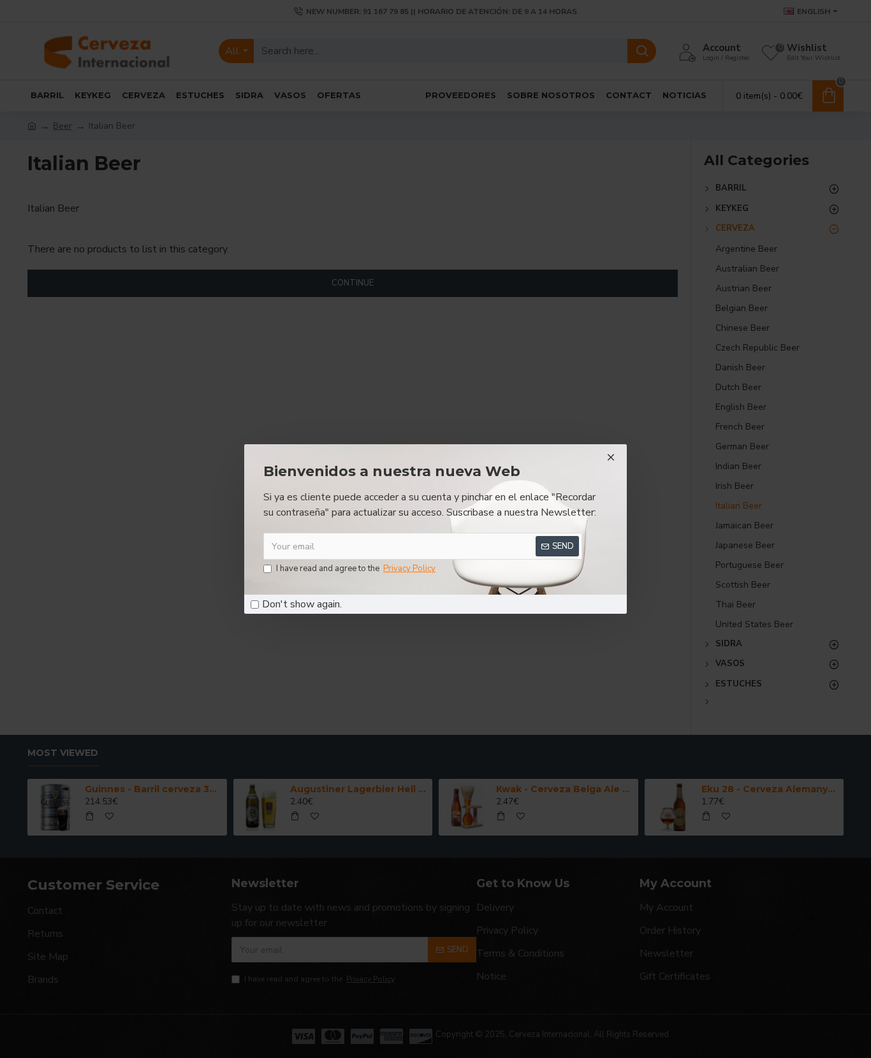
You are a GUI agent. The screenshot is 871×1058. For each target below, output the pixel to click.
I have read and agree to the (355, 568)
